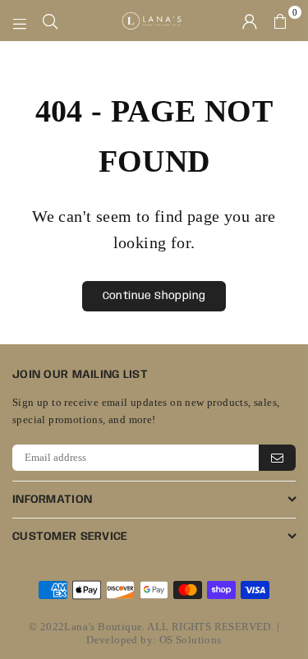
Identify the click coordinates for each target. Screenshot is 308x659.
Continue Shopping (154, 296)
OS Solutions (190, 640)
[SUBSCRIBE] (277, 458)
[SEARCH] (50, 20)
